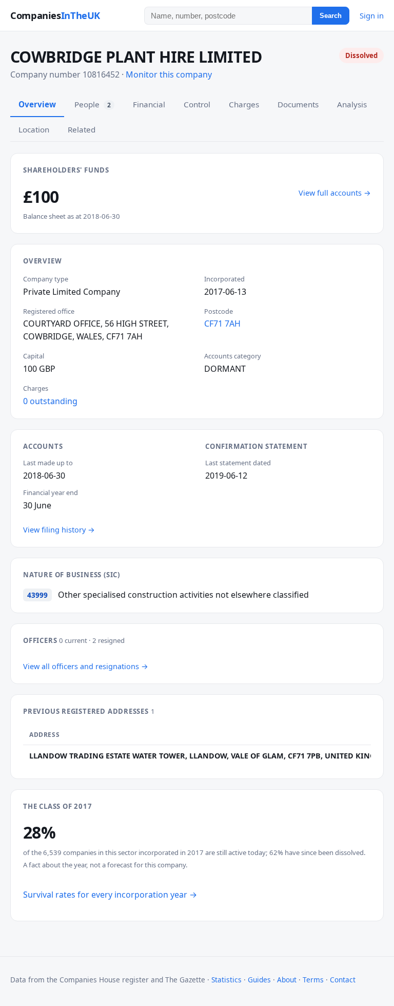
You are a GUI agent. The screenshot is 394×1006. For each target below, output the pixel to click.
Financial (149, 104)
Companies (55, 15)
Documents (298, 104)
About (287, 979)
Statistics (226, 979)
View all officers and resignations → (85, 666)
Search (331, 16)
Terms (313, 979)
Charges (244, 104)
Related (81, 129)
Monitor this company (169, 74)
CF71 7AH (222, 323)
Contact (343, 979)
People (92, 104)
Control (197, 104)
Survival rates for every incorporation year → (110, 894)
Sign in (372, 15)
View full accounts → (335, 193)
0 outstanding (50, 401)
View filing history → (59, 530)
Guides (259, 979)
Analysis (352, 104)
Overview (37, 104)
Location (33, 129)
